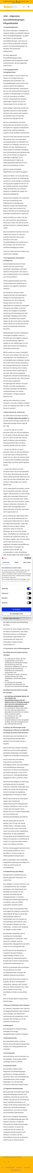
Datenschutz (27, 1167)
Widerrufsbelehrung (15, 1170)
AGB (2, 1167)
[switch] (29, 593)
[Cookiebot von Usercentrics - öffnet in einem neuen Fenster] (24, 558)
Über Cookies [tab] (27, 562)
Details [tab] (16, 562)
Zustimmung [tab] (6, 562)
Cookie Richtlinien (10, 1167)
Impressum (19, 1167)
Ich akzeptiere (16, 609)
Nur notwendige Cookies (16, 613)
